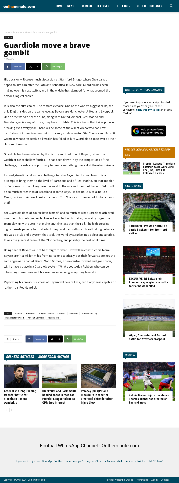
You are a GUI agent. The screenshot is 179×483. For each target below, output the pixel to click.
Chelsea (61, 313)
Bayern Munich (46, 313)
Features (103, 6)
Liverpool (73, 313)
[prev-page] (6, 410)
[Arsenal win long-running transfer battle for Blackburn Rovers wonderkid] (21, 376)
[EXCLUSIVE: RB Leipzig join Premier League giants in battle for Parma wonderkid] (149, 265)
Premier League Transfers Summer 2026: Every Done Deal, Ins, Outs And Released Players (159, 168)
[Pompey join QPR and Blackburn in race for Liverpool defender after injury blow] (98, 376)
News (70, 6)
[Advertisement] (89, 21)
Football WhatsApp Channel (120, 479)
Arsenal (18, 313)
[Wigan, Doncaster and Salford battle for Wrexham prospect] (149, 318)
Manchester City (89, 313)
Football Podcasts (148, 6)
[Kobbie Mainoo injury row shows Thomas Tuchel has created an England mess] (149, 381)
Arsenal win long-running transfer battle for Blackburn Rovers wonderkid (20, 396)
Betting (122, 6)
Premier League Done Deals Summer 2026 (147, 152)
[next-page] (11, 410)
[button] (171, 6)
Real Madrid (53, 317)
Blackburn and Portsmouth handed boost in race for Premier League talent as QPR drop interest (59, 396)
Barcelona (30, 313)
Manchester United (14, 317)
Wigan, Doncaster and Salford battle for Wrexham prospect (147, 337)
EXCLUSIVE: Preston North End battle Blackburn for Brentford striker (148, 229)
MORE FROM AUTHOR (53, 357)
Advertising (142, 479)
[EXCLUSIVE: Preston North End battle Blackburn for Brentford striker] (149, 212)
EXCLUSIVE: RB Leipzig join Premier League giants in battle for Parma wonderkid (148, 282)
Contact (165, 479)
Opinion (87, 6)
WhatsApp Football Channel (143, 90)
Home (58, 6)
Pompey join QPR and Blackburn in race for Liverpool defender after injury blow (97, 396)
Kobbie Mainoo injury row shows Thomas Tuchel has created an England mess (149, 398)
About (154, 479)
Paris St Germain (36, 317)
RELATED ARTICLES (20, 357)
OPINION (130, 355)
